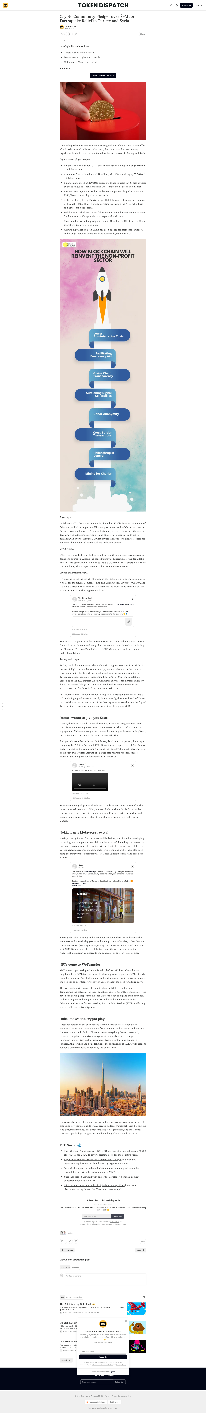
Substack (91, 1408)
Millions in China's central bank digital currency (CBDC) (94, 1185)
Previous (69, 1250)
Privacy (107, 1396)
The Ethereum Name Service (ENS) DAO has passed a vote (95, 1151)
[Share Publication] (176, 5)
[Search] (171, 5)
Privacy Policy (121, 1365)
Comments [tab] (65, 1267)
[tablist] (70, 1267)
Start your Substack (97, 1402)
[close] (126, 1321)
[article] (103, 1310)
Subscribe (186, 5)
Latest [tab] (68, 1297)
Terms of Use (114, 1362)
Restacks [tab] (75, 1267)
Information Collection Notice (102, 1365)
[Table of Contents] (2, 706)
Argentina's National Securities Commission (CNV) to (92, 1159)
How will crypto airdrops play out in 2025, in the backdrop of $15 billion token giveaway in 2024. (92, 1308)
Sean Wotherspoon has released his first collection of (92, 1168)
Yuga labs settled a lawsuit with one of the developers (92, 1177)
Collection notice (124, 1396)
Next (139, 1250)
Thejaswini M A (93, 1313)
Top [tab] (62, 1297)
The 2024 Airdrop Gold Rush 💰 (77, 1304)
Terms (114, 1396)
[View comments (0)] (70, 34)
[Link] (56, 718)
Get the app (115, 1402)
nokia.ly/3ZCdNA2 (79, 883)
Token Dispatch (71, 26)
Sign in (199, 5)
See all (64, 1360)
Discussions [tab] (77, 1297)
